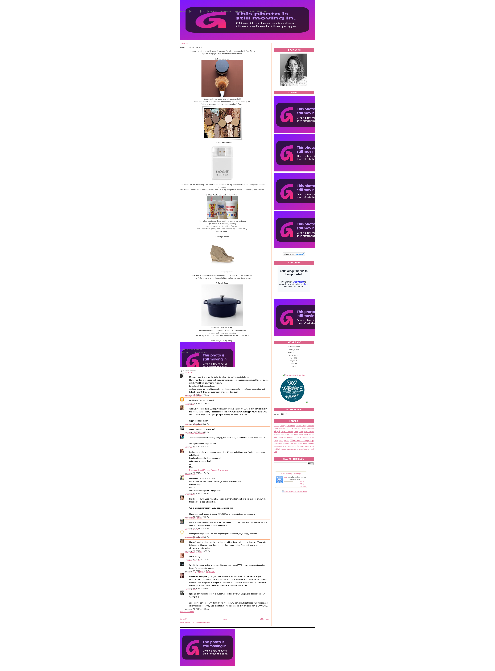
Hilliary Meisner (191, 396)
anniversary (278, 443)
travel (312, 449)
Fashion (310, 428)
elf (301, 446)
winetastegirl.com (192, 538)
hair (278, 449)
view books (303, 486)
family (307, 446)
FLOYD (193, 11)
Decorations (295, 428)
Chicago (283, 426)
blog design (298, 443)
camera (289, 446)
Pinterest (290, 437)
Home (224, 619)
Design (303, 428)
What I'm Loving (201, 352)
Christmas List (301, 426)
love (288, 449)
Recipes (305, 437)
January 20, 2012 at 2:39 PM (197, 494)
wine (275, 452)
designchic (189, 529)
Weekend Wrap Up (302, 440)
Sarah (285, 477)
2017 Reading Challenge (291, 473)
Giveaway (285, 434)
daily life (295, 446)
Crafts (276, 428)
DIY (202, 11)
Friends (277, 434)
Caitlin (188, 494)
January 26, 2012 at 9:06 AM (197, 609)
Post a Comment (187, 612)
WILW (281, 440)
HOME (183, 11)
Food (296, 432)
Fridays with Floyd (306, 432)
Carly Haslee (190, 518)
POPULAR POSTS (258, 11)
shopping (305, 449)
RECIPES (212, 11)
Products (298, 437)
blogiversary (277, 446)
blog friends (308, 443)
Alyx (187, 372)
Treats (276, 440)
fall (303, 446)
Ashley (188, 404)
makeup (293, 449)
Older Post (264, 619)
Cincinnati (310, 426)
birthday (286, 443)
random (299, 449)
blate (291, 443)
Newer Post (184, 619)
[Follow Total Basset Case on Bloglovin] (293, 256)
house (283, 449)
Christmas (291, 426)
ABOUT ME (240, 11)
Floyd (277, 431)
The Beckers (190, 561)
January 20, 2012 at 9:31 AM (197, 447)
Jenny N (188, 589)
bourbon (283, 446)
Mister (306, 435)
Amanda (188, 474)
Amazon (276, 426)
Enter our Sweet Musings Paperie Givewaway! (208, 470)
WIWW (286, 441)
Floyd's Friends (287, 432)
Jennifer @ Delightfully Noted (197, 572)
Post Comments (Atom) (200, 622)
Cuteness (282, 428)
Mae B (188, 448)
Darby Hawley (191, 425)
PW (285, 437)
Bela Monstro (191, 552)
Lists (291, 434)
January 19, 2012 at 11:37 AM (197, 404)
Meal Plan (298, 434)
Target (312, 437)
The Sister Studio (192, 433)
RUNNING (226, 11)
